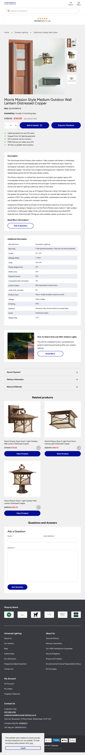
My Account (9, 684)
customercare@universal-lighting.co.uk (20, 715)
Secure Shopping (53, 654)
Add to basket (33, 125)
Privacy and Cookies (54, 659)
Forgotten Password (12, 694)
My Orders (8, 689)
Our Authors (9, 643)
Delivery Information (54, 643)
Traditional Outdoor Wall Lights (45, 32)
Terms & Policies (52, 638)
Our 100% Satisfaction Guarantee (59, 649)
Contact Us (8, 669)
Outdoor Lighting (21, 32)
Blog (6, 649)
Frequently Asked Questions (15, 664)
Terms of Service (53, 748)
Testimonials (9, 654)
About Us (8, 638)
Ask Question (17, 587)
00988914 (23, 723)
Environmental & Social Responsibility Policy (63, 664)
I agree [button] (23, 748)
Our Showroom (10, 659)
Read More (50, 354)
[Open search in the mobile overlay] (42, 11)
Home (6, 32)
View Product (22, 454)
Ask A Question (20, 226)
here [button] (31, 743)
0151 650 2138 (10, 712)
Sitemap (54, 745)
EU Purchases (51, 669)
